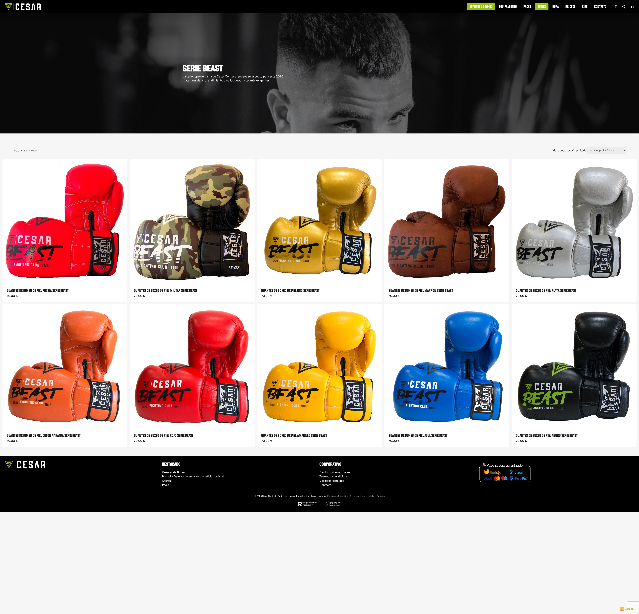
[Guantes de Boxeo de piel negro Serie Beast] (574, 366)
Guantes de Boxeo (173, 472)
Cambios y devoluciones (335, 472)
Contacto (325, 485)
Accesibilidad (368, 496)
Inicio (16, 150)
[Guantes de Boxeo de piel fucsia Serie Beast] (64, 221)
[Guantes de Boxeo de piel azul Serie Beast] (446, 366)
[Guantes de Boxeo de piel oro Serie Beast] (319, 221)
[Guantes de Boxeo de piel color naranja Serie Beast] (64, 366)
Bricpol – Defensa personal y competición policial (193, 476)
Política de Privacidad (337, 496)
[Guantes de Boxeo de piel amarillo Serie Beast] (319, 366)
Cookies (381, 496)
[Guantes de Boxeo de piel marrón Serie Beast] (446, 221)
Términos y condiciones (334, 476)
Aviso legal (355, 496)
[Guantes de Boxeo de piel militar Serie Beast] (192, 221)
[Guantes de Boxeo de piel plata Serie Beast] (574, 221)
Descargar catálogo (332, 480)
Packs (165, 485)
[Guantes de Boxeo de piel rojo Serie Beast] (192, 366)
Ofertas (167, 480)
